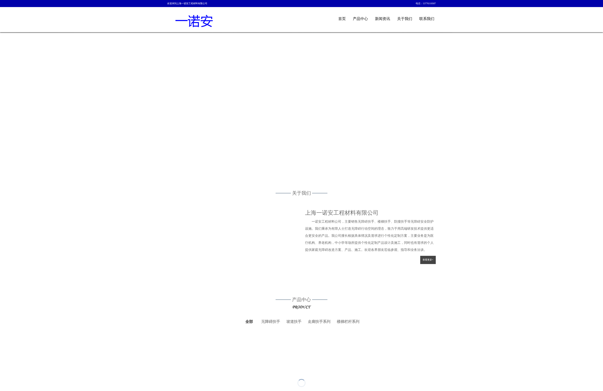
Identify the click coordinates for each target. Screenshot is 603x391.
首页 (342, 19)
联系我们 (426, 19)
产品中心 (360, 19)
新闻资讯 (382, 19)
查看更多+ (428, 259)
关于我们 (404, 19)
